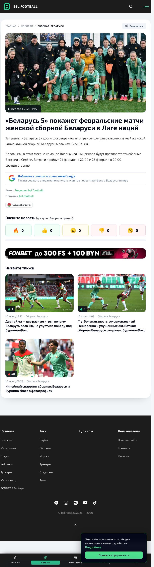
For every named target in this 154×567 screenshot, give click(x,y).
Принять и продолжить (114, 555)
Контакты (124, 448)
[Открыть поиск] (131, 6)
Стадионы (46, 472)
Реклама (123, 456)
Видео (5, 456)
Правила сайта (128, 440)
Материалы (8, 448)
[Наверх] (75, 524)
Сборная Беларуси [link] (37, 316)
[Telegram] (56, 503)
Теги (43, 431)
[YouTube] (85, 503)
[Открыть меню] (146, 6)
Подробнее (93, 547)
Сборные (45, 448)
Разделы (7, 431)
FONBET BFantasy (12, 488)
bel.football (26, 196)
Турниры (6, 472)
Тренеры (45, 464)
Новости (27, 26)
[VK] (76, 503)
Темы (43, 480)
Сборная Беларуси (51, 26)
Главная (11, 26)
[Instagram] (66, 503)
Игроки (44, 456)
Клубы (44, 440)
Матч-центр (8, 480)
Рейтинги (7, 464)
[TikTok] (95, 503)
